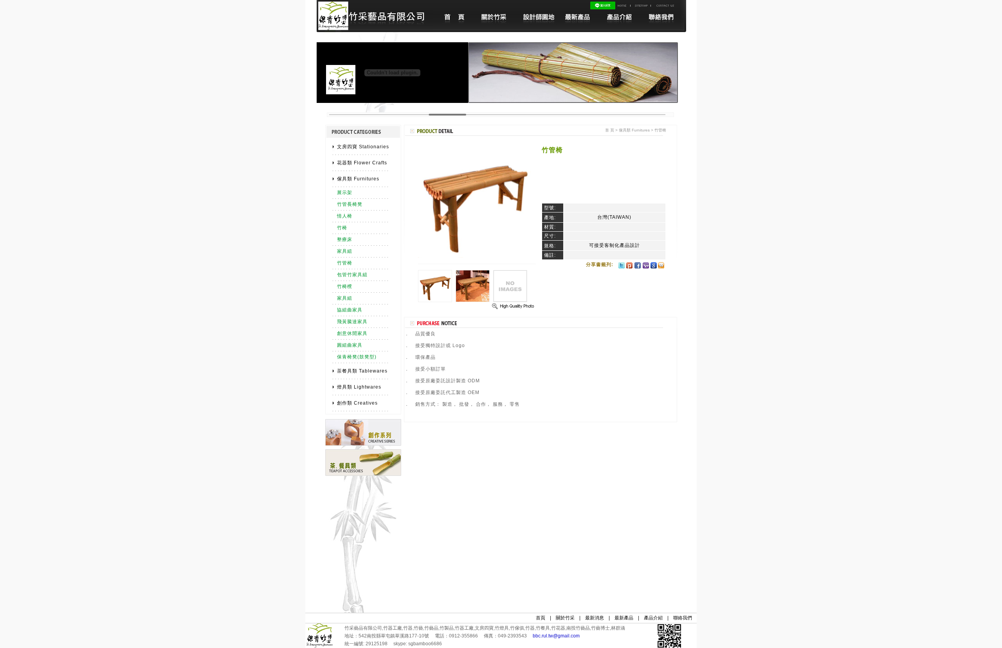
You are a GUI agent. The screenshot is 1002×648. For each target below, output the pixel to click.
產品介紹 (653, 618)
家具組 (344, 251)
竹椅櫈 (344, 286)
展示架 (344, 192)
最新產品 (624, 618)
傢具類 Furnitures (358, 179)
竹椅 (342, 227)
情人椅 (344, 216)
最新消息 (594, 618)
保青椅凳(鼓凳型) (357, 357)
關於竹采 (565, 618)
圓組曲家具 (349, 345)
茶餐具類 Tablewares (362, 371)
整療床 (344, 239)
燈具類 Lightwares (359, 387)
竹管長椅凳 (349, 204)
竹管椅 (344, 263)
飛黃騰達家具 (352, 321)
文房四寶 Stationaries (363, 146)
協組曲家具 (349, 310)
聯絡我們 (682, 618)
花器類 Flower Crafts (362, 163)
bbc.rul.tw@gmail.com (556, 636)
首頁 (540, 618)
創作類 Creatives (357, 403)
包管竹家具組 (352, 274)
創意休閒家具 (352, 333)
